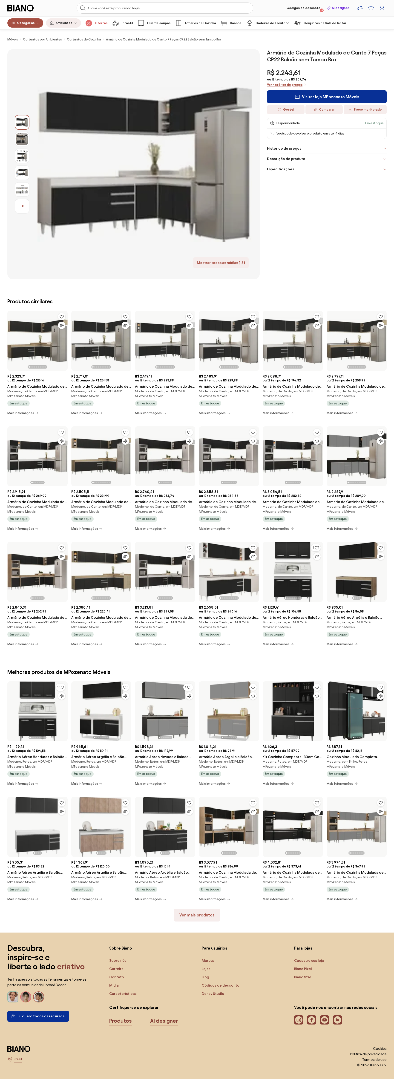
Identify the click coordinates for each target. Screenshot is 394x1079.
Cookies (380, 1048)
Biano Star (302, 977)
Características (123, 994)
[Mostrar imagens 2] (22, 139)
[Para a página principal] (26, 8)
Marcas (208, 960)
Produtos (120, 1021)
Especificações (280, 169)
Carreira (116, 969)
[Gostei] (61, 316)
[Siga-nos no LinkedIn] (337, 1020)
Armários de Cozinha (200, 23)
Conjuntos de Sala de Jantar (325, 23)
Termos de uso (374, 1060)
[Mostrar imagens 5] (22, 189)
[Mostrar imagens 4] (22, 172)
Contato (116, 977)
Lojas (206, 969)
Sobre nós (118, 960)
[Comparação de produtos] (360, 8)
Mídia (114, 985)
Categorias (26, 23)
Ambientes (64, 23)
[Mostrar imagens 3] (22, 156)
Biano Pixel (303, 969)
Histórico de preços (284, 148)
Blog (205, 977)
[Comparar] (61, 325)
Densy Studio (213, 994)
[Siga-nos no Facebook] (311, 1020)
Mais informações (20, 413)
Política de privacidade (368, 1054)
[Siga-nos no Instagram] (298, 1020)
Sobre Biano (120, 948)
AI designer (340, 8)
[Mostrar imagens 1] (22, 122)
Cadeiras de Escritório (272, 23)
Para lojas (303, 948)
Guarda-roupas (158, 23)
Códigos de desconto (305, 9)
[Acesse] (382, 8)
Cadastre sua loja (309, 960)
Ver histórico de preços (284, 84)
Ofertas (101, 23)
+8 (22, 206)
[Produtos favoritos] (371, 8)
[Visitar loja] (144, 164)
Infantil (127, 23)
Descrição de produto (286, 159)
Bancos (235, 23)
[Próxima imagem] (64, 339)
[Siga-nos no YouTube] (324, 1020)
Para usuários (214, 948)
